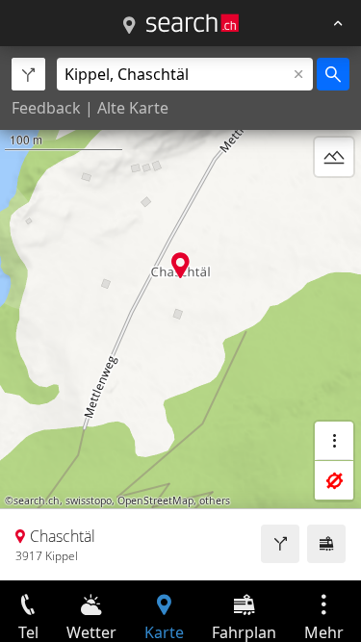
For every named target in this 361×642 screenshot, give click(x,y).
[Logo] (192, 23)
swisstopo (88, 500)
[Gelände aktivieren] (334, 157)
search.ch (36, 500)
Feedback (46, 107)
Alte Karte (132, 107)
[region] (180, 313)
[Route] (280, 544)
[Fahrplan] (326, 544)
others (214, 500)
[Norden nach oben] (334, 203)
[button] (180, 265)
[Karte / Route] (129, 26)
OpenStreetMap (155, 500)
